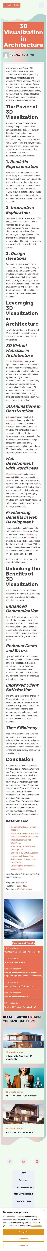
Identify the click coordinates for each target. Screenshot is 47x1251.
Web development (14, 474)
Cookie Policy (36, 1226)
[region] (23, 1229)
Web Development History (16, 997)
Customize (23, 1239)
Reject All (23, 1245)
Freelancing (32, 534)
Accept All (23, 1232)
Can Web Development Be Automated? (22, 952)
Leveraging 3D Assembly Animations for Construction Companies (23, 859)
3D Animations (11, 948)
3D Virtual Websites (14, 361)
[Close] (44, 1210)
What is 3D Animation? (14, 962)
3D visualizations (24, 889)
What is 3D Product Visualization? (20, 1007)
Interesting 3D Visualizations (19, 1132)
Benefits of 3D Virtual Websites (24, 853)
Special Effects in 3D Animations (19, 986)
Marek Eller (15, 55)
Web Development (12, 969)
